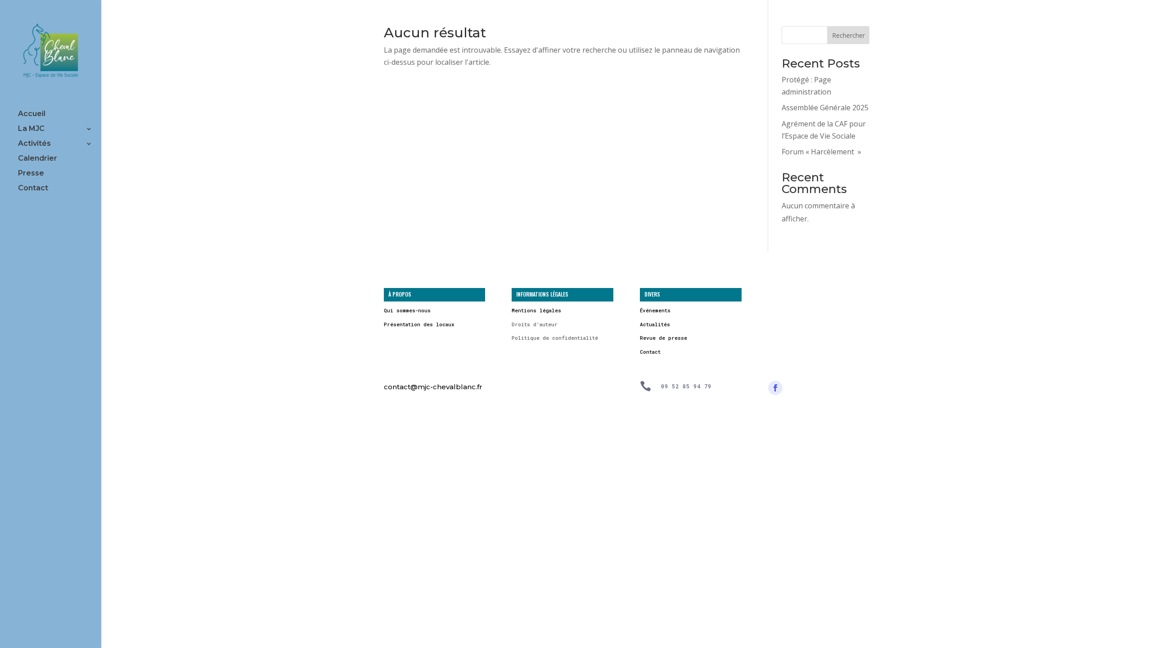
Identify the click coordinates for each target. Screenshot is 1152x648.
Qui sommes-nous (407, 310)
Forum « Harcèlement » (821, 152)
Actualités (655, 324)
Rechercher (848, 35)
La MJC (31, 129)
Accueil (31, 114)
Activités (34, 144)
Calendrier (37, 158)
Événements (655, 310)
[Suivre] (775, 388)
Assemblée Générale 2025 (825, 107)
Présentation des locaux (419, 324)
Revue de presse (663, 337)
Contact (33, 188)
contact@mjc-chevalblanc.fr (433, 386)
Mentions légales (536, 310)
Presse (31, 173)
